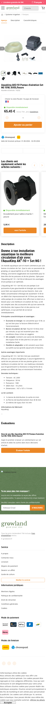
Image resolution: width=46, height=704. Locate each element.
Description (15, 20)
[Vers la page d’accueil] (12, 8)
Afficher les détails (37, 700)
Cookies (4, 608)
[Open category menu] (3, 8)
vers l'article (20, 230)
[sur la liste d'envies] (12, 150)
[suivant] (43, 49)
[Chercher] (36, 8)
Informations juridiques (12, 585)
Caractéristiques (30, 20)
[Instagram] (14, 663)
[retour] (2, 49)
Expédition (34, 112)
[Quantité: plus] (39, 117)
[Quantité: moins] (7, 117)
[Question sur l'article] (34, 150)
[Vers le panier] (43, 8)
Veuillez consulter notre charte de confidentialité (20, 502)
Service (4, 547)
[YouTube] (9, 663)
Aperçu (4, 20)
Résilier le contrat (23, 580)
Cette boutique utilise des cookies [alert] (13, 673)
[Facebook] (4, 663)
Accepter (8, 702)
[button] (3, 73)
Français (38, 2)
